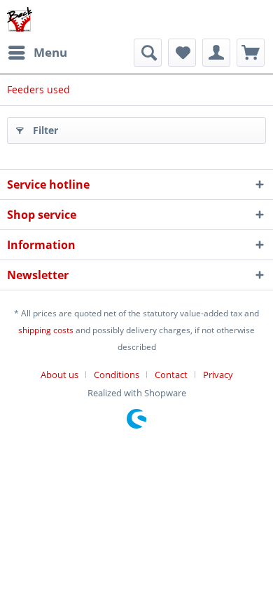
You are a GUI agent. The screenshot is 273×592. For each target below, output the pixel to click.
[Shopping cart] (251, 53)
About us (59, 374)
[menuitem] (37, 53)
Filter (45, 130)
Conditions (116, 374)
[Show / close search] (148, 53)
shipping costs (46, 330)
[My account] (216, 53)
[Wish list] (182, 53)
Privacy (218, 374)
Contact (171, 374)
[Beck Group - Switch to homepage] (19, 19)
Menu (50, 52)
